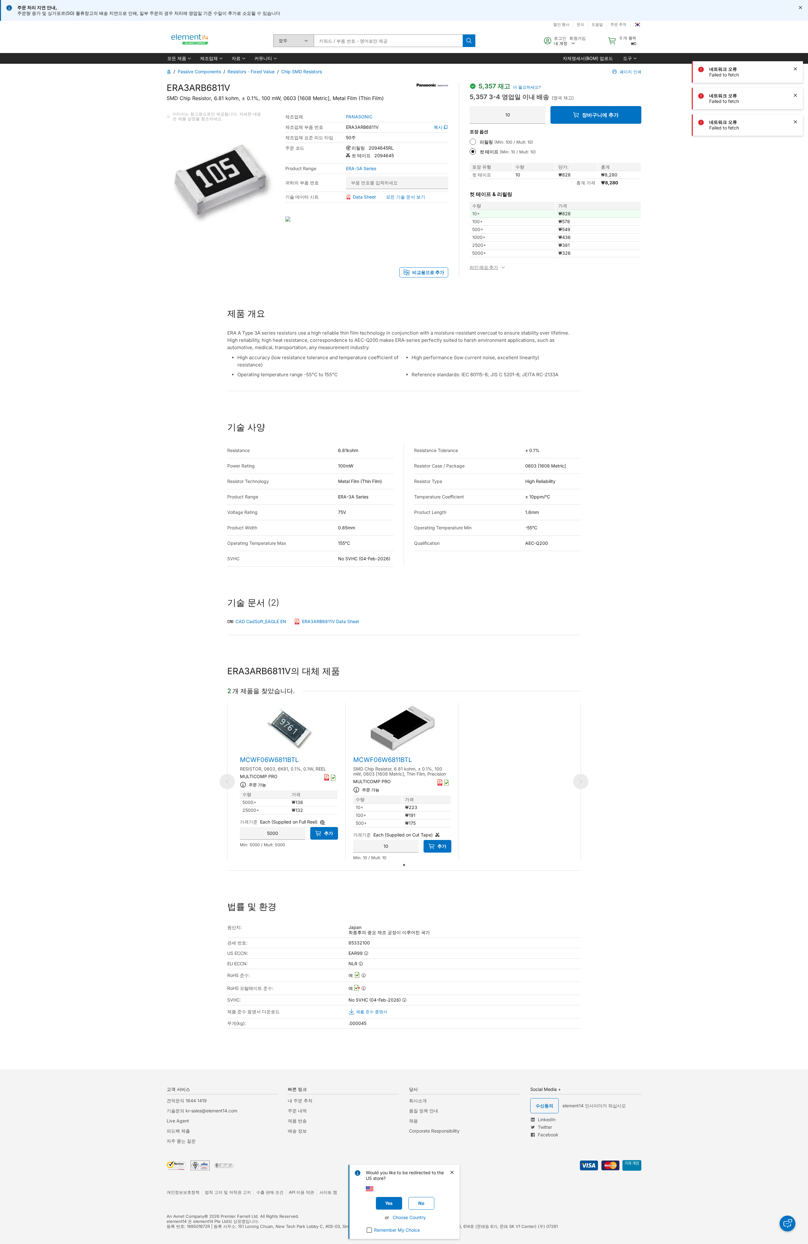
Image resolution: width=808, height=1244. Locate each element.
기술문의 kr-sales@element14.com (202, 1110)
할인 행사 (561, 24)
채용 (413, 1120)
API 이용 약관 (301, 1192)
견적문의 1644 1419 (187, 1100)
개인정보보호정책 (183, 1192)
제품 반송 (297, 1120)
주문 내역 (297, 1110)
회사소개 (418, 1100)
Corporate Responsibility (434, 1131)
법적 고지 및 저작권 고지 (228, 1192)
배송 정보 (297, 1131)
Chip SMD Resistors (301, 71)
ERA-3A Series (361, 168)
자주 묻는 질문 (181, 1141)
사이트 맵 (328, 1192)
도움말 (597, 24)
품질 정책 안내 (423, 1110)
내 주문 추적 (300, 1100)
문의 (580, 24)
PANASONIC (359, 116)
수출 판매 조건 (269, 1192)
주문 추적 (618, 24)
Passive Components (199, 71)
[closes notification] (800, 7)
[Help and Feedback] (787, 1223)
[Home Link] (190, 40)
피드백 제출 (178, 1131)
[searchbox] (388, 40)
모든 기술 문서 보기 (405, 196)
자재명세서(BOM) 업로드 (588, 58)
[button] (178, 58)
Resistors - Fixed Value (251, 71)
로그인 (560, 38)
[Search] (469, 40)
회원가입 (577, 38)
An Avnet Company (185, 1216)
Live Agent (178, 1120)
